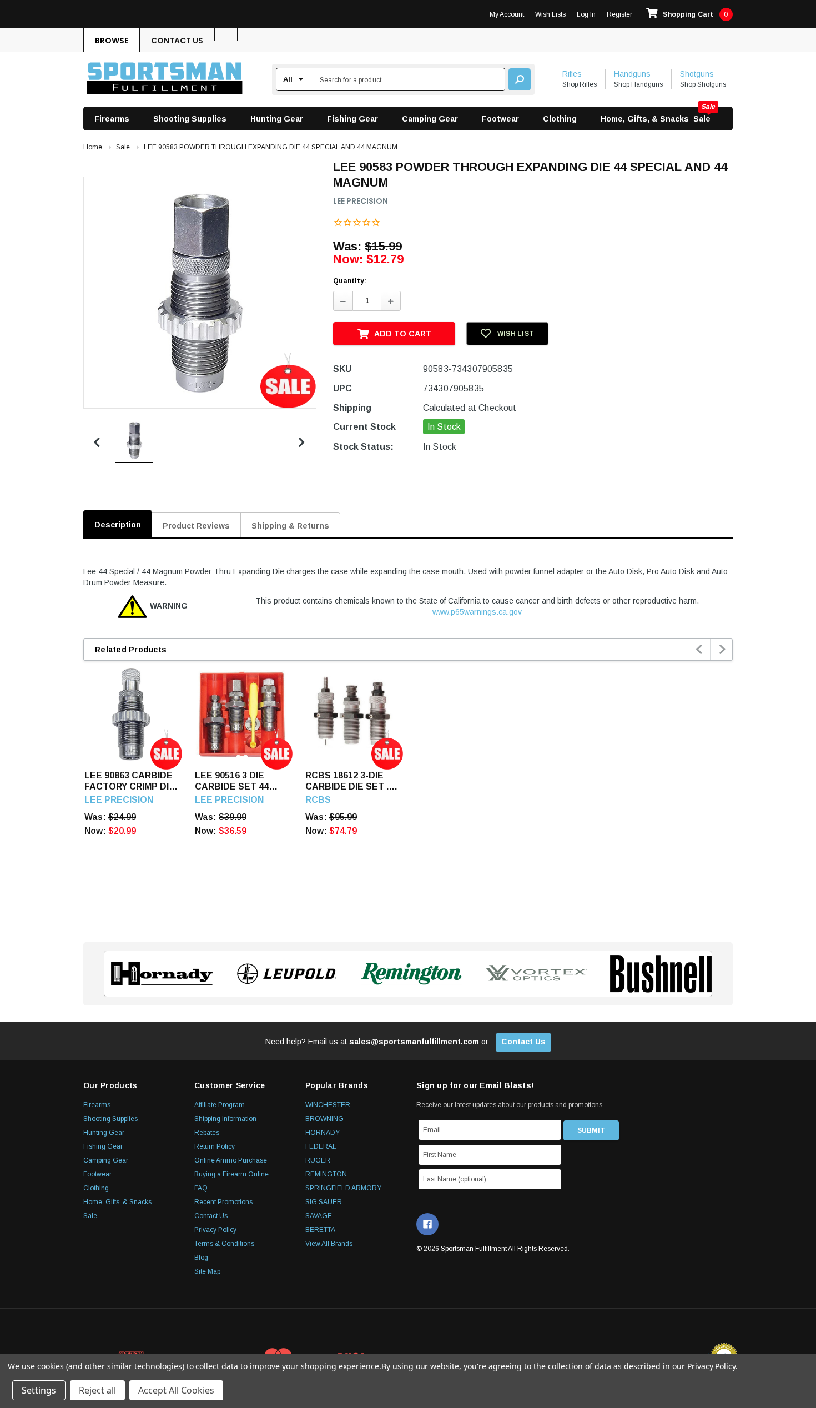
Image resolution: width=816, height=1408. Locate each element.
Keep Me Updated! (515, 785)
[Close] (611, 608)
